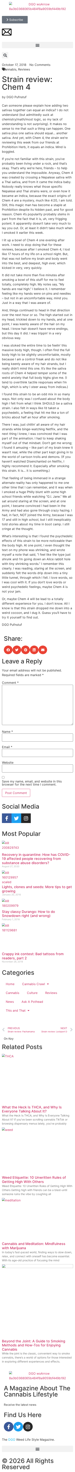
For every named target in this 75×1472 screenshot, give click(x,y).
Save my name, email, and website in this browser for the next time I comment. (32, 783)
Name (7, 731)
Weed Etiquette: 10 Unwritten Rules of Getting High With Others (34, 1179)
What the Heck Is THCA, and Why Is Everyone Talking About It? (32, 1109)
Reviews (51, 993)
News (10, 1002)
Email (7, 746)
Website (7, 762)
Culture (32, 993)
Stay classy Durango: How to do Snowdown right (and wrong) (28, 914)
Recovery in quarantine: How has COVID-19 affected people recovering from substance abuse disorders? (36, 859)
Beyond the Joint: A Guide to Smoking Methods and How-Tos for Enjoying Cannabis (33, 1345)
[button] (37, 45)
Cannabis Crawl (33, 984)
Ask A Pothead (32, 1002)
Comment (10, 682)
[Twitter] (16, 818)
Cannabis (12, 993)
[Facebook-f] (7, 818)
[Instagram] (26, 818)
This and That (16, 1010)
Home (10, 984)
